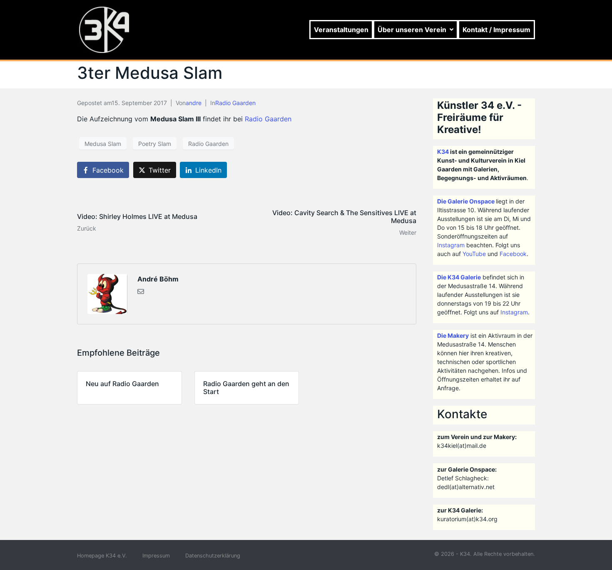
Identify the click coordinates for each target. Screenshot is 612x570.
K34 (443, 151)
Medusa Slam (103, 143)
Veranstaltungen (341, 29)
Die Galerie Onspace (466, 201)
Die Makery (453, 335)
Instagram (451, 245)
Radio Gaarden (235, 102)
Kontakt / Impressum (496, 29)
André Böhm (158, 279)
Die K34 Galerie (459, 277)
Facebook (513, 253)
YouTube (474, 253)
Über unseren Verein (412, 29)
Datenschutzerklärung (212, 555)
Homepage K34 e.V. (102, 555)
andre (194, 102)
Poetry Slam (154, 143)
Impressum (156, 555)
